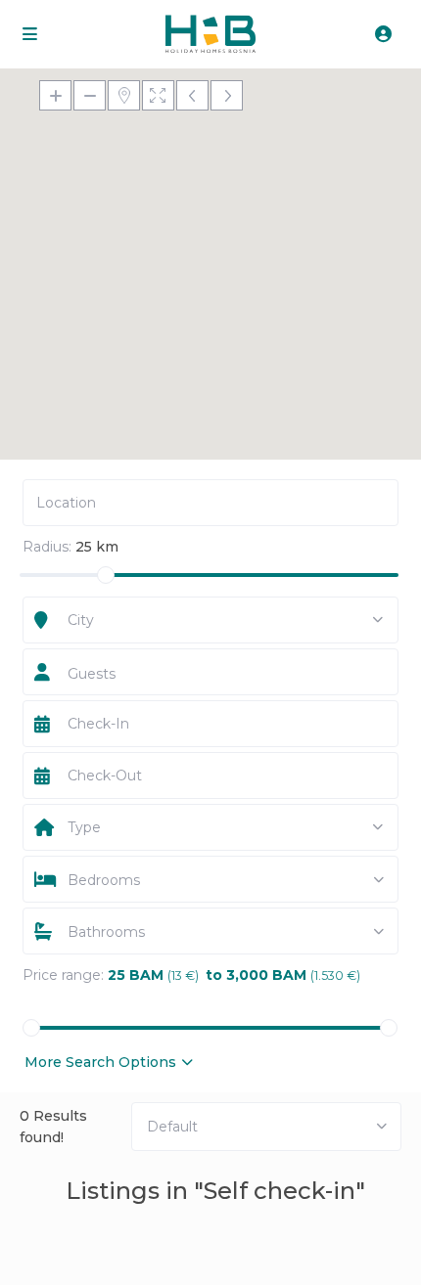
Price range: (63, 975)
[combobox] (210, 620)
